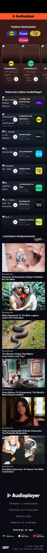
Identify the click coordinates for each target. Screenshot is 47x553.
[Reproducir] (16, 79)
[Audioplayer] (23, 16)
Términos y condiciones (23, 503)
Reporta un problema (23, 522)
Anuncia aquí (23, 516)
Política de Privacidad (23, 510)
